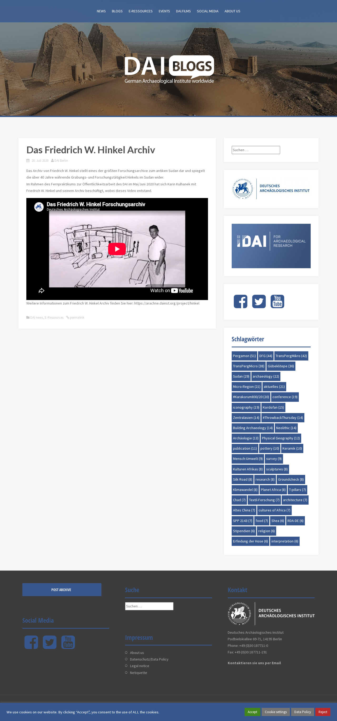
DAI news (36, 317)
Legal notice (139, 665)
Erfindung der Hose (250, 541)
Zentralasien (246, 417)
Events (164, 11)
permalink (76, 317)
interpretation (284, 541)
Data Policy (302, 712)
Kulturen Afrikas (248, 469)
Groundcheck (291, 479)
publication (245, 448)
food (262, 520)
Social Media (208, 11)
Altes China (244, 510)
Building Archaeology (253, 427)
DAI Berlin (61, 160)
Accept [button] (252, 712)
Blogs (117, 11)
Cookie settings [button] (276, 712)
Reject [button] (323, 712)
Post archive (61, 589)
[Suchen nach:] (256, 150)
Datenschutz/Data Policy (149, 659)
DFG (265, 355)
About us (232, 11)
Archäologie (246, 438)
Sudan (241, 376)
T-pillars (297, 489)
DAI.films (183, 11)
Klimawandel (245, 489)
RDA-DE (296, 520)
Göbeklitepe (281, 366)
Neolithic (286, 427)
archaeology (266, 376)
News (101, 11)
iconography (246, 407)
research (265, 479)
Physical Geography (281, 438)
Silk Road (242, 479)
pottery (269, 448)
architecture (295, 499)
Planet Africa (273, 489)
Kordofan (273, 407)
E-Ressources (141, 11)
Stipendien (244, 531)
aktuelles (274, 386)
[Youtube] (277, 305)
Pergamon (244, 355)
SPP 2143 (242, 520)
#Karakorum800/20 (251, 396)
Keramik (292, 448)
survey (274, 458)
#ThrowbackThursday (283, 417)
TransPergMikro (291, 355)
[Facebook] (240, 305)
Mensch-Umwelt (248, 458)
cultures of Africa (274, 510)
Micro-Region (246, 386)
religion (266, 531)
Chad (239, 499)
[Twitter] (259, 305)
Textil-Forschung (264, 499)
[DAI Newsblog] (168, 67)
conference (285, 396)
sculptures (277, 469)
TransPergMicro (248, 366)
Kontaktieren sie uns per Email (254, 663)
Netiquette (138, 672)
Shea (277, 520)
